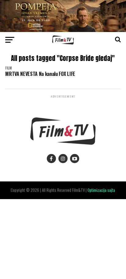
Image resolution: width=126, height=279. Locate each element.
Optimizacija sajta (101, 190)
